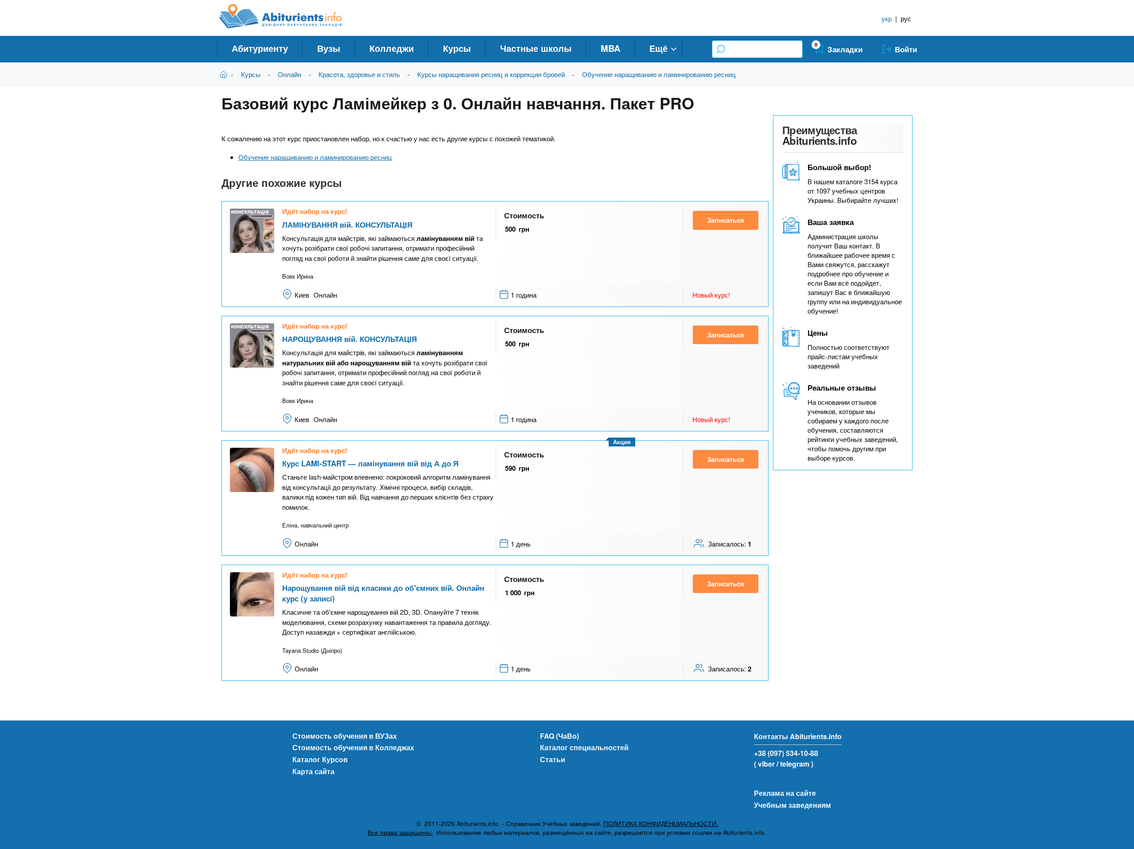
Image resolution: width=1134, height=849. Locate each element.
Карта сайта (313, 771)
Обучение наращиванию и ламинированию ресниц (659, 74)
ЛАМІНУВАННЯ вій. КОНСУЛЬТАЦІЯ (347, 224)
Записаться (725, 220)
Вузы (328, 48)
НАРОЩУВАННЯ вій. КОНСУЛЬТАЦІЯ (349, 338)
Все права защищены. (400, 832)
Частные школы (535, 48)
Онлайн (289, 74)
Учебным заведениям (792, 805)
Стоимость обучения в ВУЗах (344, 736)
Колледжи (391, 48)
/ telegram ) (795, 764)
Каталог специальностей (584, 747)
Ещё (658, 48)
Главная (225, 74)
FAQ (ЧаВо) (559, 736)
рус (906, 18)
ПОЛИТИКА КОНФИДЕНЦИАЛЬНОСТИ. (660, 823)
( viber (764, 764)
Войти (906, 49)
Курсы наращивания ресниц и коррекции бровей (491, 74)
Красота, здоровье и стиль (359, 74)
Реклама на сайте (785, 793)
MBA (610, 48)
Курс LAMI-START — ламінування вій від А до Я (370, 463)
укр (887, 18)
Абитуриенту (260, 48)
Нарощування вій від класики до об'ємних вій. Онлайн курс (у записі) (383, 593)
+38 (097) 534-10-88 (786, 753)
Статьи (552, 759)
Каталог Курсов (320, 759)
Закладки (844, 49)
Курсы (457, 48)
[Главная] (290, 16)
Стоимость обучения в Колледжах (353, 747)
